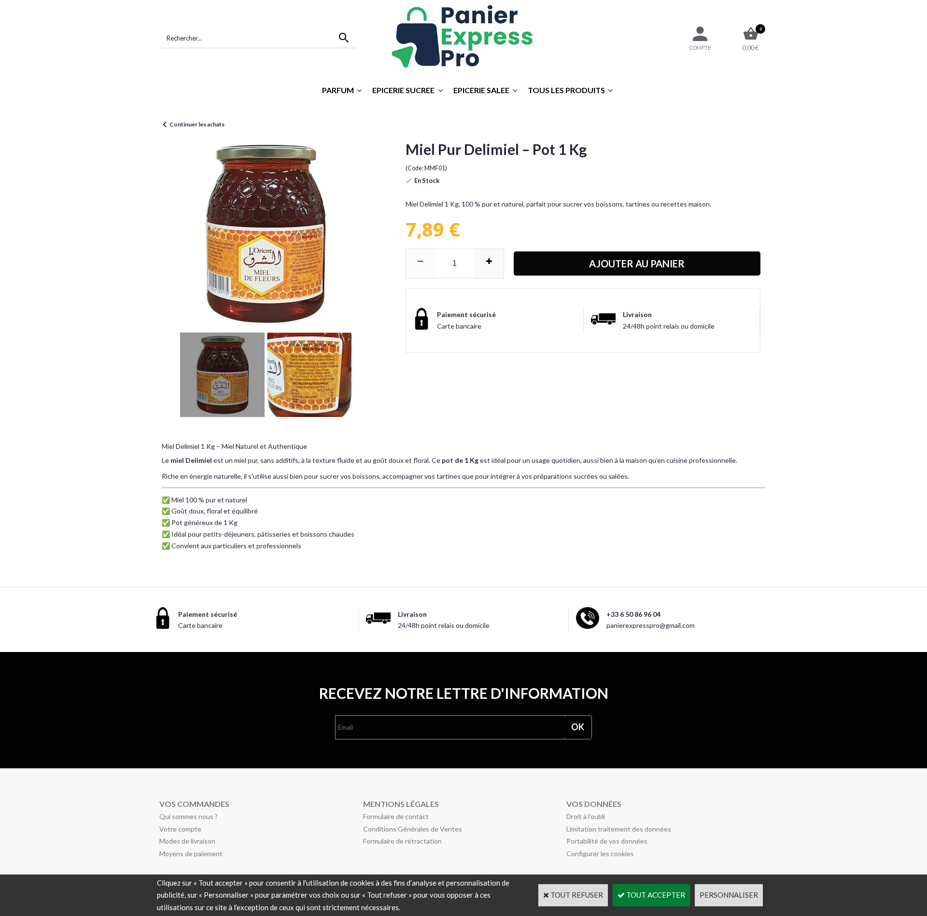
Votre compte (180, 829)
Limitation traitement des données (618, 829)
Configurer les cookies (600, 853)
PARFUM (338, 90)
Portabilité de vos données (606, 841)
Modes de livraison (187, 841)
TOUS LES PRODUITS (566, 90)
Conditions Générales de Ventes (412, 829)
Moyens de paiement (191, 853)
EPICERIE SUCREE (403, 90)
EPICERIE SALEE (481, 90)
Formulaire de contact (396, 816)
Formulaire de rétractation (402, 841)
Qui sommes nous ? (188, 816)
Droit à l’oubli (585, 816)
